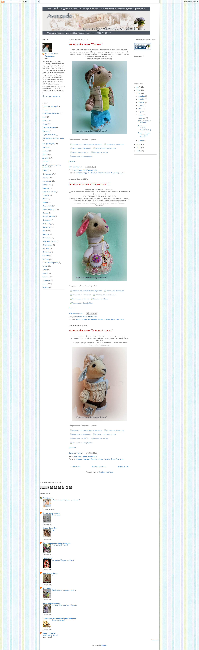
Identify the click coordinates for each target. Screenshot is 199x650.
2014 (139, 144)
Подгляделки (47, 245)
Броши (45, 124)
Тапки (44, 270)
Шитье (122, 173)
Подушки (45, 248)
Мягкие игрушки (104, 173)
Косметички (46, 181)
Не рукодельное (48, 216)
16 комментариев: (76, 313)
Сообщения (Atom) (106, 472)
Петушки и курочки (49, 241)
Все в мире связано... (51, 603)
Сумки (44, 266)
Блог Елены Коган (50, 573)
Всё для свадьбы (48, 144)
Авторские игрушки (83, 173)
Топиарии (46, 277)
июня (141, 105)
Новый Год (115, 173)
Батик (44, 117)
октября (142, 99)
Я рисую (45, 287)
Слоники (45, 255)
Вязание (45, 151)
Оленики (45, 234)
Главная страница (99, 466)
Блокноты (46, 120)
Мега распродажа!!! (58, 620)
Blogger (104, 645)
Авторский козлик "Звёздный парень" (91, 330)
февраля (142, 118)
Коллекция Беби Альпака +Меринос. (64, 605)
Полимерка (46, 252)
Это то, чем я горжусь (51, 513)
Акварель (46, 110)
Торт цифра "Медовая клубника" (62, 560)
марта (141, 115)
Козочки (94, 173)
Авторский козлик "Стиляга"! (86, 44)
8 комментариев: (75, 167)
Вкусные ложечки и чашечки (53, 138)
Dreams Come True (50, 528)
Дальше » (72, 161)
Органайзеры (47, 238)
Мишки (45, 202)
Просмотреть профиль (51, 96)
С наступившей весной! (59, 545)
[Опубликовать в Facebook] (93, 167)
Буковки (45, 131)
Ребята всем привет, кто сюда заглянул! (65, 500)
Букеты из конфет (49, 127)
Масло (44, 199)
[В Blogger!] (104, 148)
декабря (142, 96)
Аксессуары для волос (50, 113)
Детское (45, 161)
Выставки (46, 147)
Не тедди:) (46, 220)
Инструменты (47, 174)
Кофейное (46, 185)
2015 (139, 93)
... (52, 575)
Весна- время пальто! (50, 635)
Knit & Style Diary (49, 633)
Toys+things (47, 498)
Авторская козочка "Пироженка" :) (89, 184)
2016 (139, 90)
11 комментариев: (76, 453)
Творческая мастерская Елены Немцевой (59, 618)
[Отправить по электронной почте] (86, 167)
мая (140, 108)
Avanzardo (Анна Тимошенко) (51, 55)
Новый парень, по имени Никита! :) (63, 590)
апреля (142, 112)
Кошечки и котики (49, 192)
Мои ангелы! (55, 515)
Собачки (45, 259)
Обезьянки (46, 227)
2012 (139, 151)
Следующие (75, 466)
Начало (45, 213)
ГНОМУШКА (47, 558)
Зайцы (44, 170)
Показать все (155, 640)
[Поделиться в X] (91, 167)
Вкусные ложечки (49, 135)
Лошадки (45, 195)
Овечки (45, 231)
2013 (139, 148)
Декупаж (45, 158)
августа (142, 102)
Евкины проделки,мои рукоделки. (56, 543)
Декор (44, 154)
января (141, 141)
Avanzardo (47, 588)
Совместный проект (49, 263)
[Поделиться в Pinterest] (95, 167)
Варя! (53, 530)
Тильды (45, 273)
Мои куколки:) (47, 206)
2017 (139, 87)
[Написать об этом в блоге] (89, 167)
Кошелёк (45, 188)
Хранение (46, 280)
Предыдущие (123, 466)
